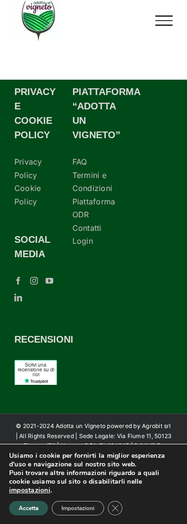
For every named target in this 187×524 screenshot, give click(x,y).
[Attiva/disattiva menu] (164, 20)
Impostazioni (77, 508)
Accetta (28, 508)
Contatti (87, 228)
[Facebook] (18, 281)
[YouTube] (49, 281)
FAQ (79, 162)
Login (82, 241)
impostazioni (29, 490)
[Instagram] (34, 281)
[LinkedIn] (18, 297)
